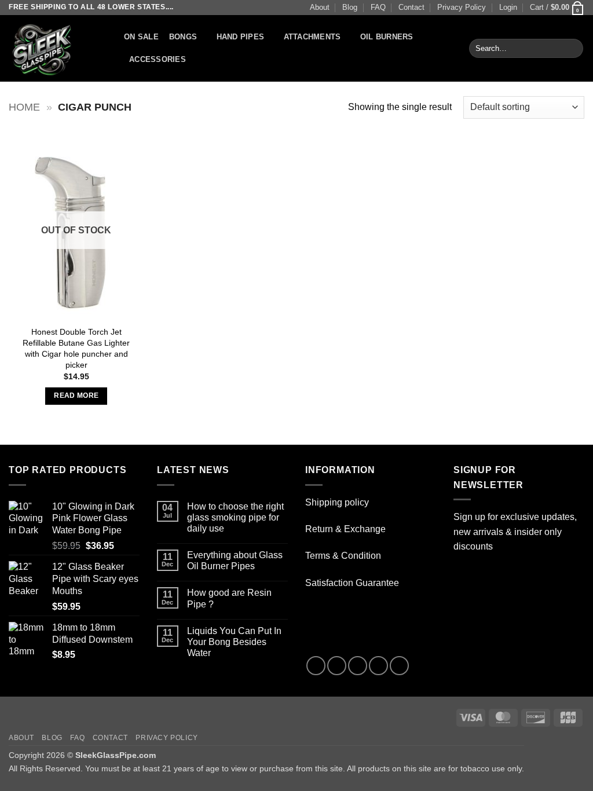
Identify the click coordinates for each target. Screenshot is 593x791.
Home (24, 107)
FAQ (378, 7)
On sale (141, 36)
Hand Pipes (241, 36)
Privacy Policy (461, 7)
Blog (349, 7)
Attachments (312, 36)
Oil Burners (386, 36)
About (320, 7)
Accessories (157, 59)
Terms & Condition (343, 556)
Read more (76, 395)
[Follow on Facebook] (315, 665)
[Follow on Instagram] (336, 665)
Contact (411, 7)
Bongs (183, 36)
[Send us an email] (378, 665)
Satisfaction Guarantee (352, 583)
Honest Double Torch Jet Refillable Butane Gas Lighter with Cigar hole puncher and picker (76, 348)
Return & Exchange (345, 529)
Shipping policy (337, 502)
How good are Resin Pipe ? (229, 598)
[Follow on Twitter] (357, 665)
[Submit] (572, 48)
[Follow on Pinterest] (399, 665)
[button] (508, 7)
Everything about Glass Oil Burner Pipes (235, 560)
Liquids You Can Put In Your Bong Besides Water (234, 642)
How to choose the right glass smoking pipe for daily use (235, 517)
